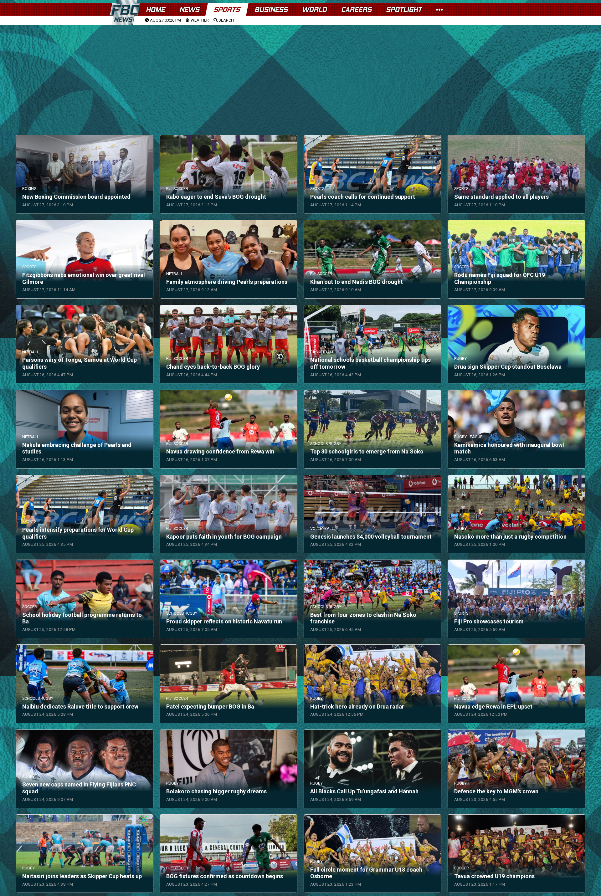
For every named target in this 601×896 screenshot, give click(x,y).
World (314, 9)
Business (271, 9)
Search (226, 20)
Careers (356, 9)
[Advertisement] (300, 72)
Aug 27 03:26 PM (165, 20)
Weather (199, 20)
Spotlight (404, 9)
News (189, 9)
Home (155, 9)
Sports (227, 9)
